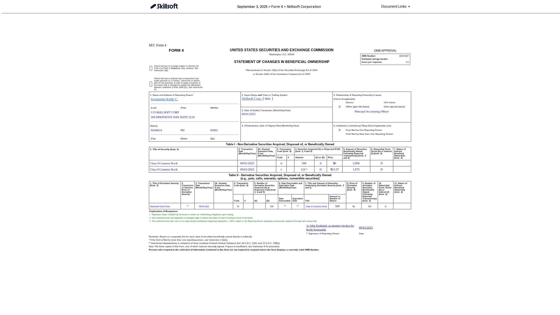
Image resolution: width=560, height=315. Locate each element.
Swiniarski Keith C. (164, 99)
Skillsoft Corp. (252, 98)
